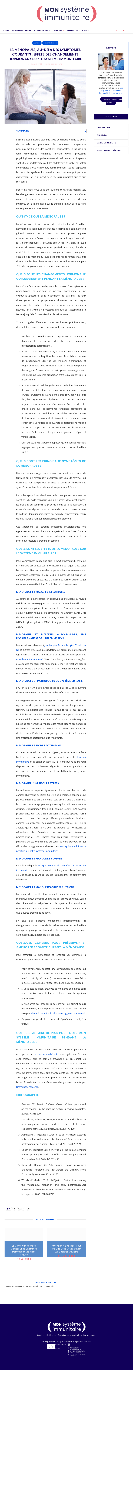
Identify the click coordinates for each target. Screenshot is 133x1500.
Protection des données (68, 1335)
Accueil (6, 30)
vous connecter (21, 1286)
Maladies (58, 30)
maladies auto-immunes (29, 659)
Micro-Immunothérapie (21, 30)
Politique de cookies (87, 1335)
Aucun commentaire (53, 64)
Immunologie (72, 30)
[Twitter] (8, 146)
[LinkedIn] (8, 159)
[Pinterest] (8, 152)
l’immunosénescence (27, 1086)
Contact (85, 30)
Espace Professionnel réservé (113, 101)
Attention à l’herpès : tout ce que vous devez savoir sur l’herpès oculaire (66, 1248)
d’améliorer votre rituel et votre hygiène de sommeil (58, 1013)
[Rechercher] (126, 30)
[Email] (8, 166)
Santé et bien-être (41, 30)
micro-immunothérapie (46, 1054)
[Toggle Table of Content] (83, 131)
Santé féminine (51, 43)
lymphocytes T (69, 645)
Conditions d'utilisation (46, 1335)
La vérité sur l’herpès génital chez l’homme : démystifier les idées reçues (24, 1250)
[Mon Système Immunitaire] (67, 14)
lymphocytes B (51, 645)
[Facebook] (8, 139)
